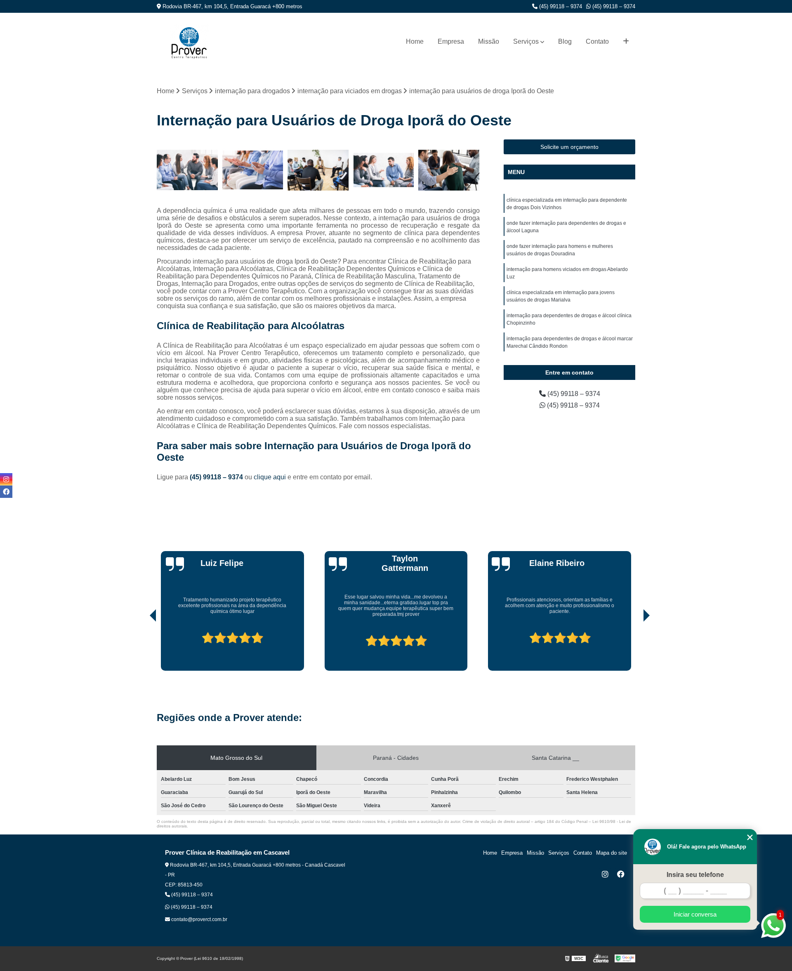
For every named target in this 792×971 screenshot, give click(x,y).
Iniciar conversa (695, 914)
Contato (597, 41)
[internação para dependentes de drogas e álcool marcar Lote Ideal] (449, 170)
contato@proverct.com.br (198, 919)
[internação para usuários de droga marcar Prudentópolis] (187, 170)
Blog (565, 41)
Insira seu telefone (695, 874)
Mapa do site (611, 853)
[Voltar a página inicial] (189, 41)
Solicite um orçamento (569, 147)
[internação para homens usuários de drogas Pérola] (253, 170)
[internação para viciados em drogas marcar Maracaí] (384, 170)
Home (415, 41)
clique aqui (270, 477)
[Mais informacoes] (626, 41)
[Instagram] (605, 874)
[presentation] (141, 647)
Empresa (451, 41)
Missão (488, 41)
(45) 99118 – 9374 (559, 6)
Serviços (526, 41)
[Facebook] (621, 874)
